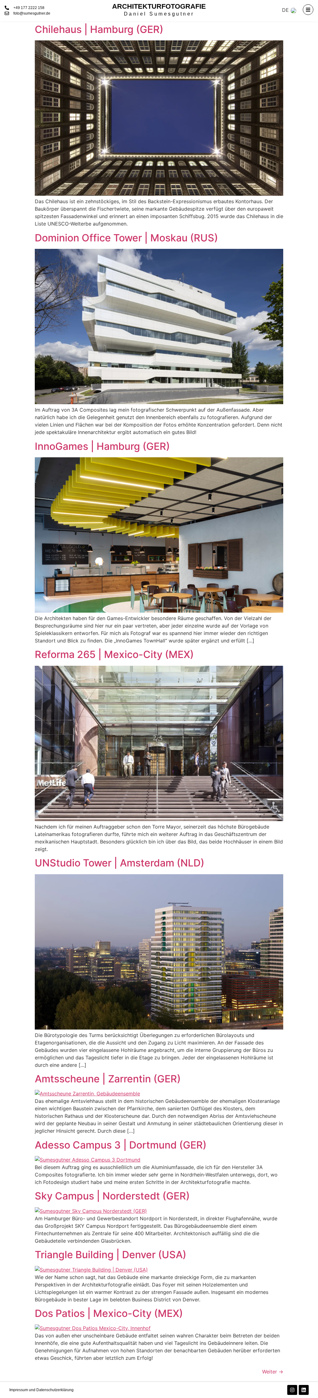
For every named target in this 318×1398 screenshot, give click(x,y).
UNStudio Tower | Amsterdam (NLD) (119, 863)
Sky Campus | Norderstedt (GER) (112, 1196)
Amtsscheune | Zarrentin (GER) (108, 1079)
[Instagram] (292, 1390)
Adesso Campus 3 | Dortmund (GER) (121, 1145)
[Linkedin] (304, 1390)
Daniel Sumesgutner (159, 13)
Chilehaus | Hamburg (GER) (99, 29)
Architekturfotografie (159, 6)
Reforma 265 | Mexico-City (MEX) (114, 654)
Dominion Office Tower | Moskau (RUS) (126, 238)
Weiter (272, 1371)
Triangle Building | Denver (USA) (110, 1255)
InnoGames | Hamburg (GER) (102, 446)
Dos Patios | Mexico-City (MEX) (109, 1313)
